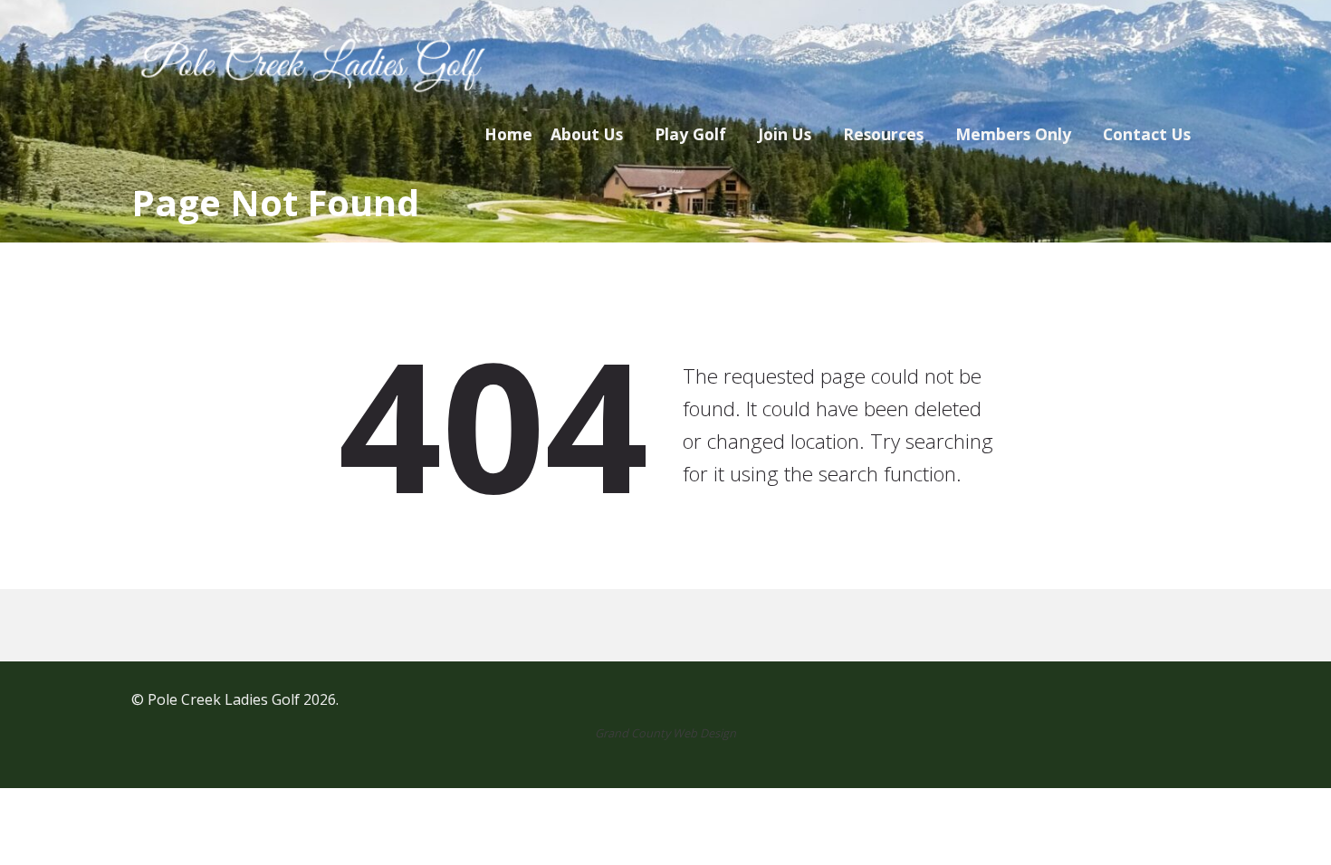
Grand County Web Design (665, 733)
